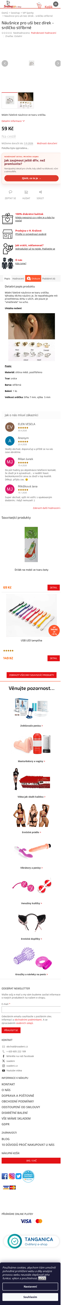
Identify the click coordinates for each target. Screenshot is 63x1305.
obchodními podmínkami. (28, 1019)
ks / (31, 1160)
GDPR (41, 1278)
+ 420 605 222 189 (16, 1051)
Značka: (13, 36)
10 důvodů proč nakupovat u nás (28, 1145)
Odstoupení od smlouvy (21, 1107)
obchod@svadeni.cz (17, 1046)
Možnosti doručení (47, 143)
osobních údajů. (25, 1023)
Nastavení (30, 1286)
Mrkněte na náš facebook (20, 1056)
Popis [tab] (7, 278)
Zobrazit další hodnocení (46, 508)
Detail (53, 587)
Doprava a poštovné (18, 1096)
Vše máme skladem (16, 1118)
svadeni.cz (12, 1065)
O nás (6, 1090)
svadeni (10, 1061)
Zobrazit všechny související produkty (31, 675)
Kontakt (8, 1084)
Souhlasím (30, 1297)
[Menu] (55, 4)
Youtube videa (14, 1070)
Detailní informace (12, 121)
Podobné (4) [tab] (48, 278)
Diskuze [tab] (36, 278)
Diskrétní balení (15, 1113)
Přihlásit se (11, 1030)
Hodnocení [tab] (18, 278)
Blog (6, 1139)
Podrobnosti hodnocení (43, 32)
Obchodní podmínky (18, 1101)
